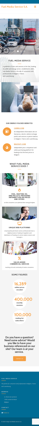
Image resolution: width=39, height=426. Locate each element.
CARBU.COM (19, 128)
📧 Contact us (5, 413)
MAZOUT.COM (20, 144)
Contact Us (19, 358)
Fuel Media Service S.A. (14, 6)
